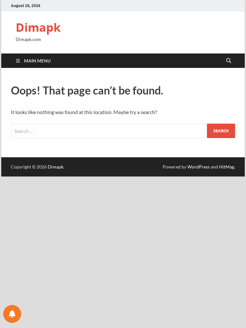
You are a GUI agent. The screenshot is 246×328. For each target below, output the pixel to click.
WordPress (198, 166)
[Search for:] (123, 131)
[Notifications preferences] (12, 314)
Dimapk (38, 27)
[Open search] (229, 60)
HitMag (226, 166)
